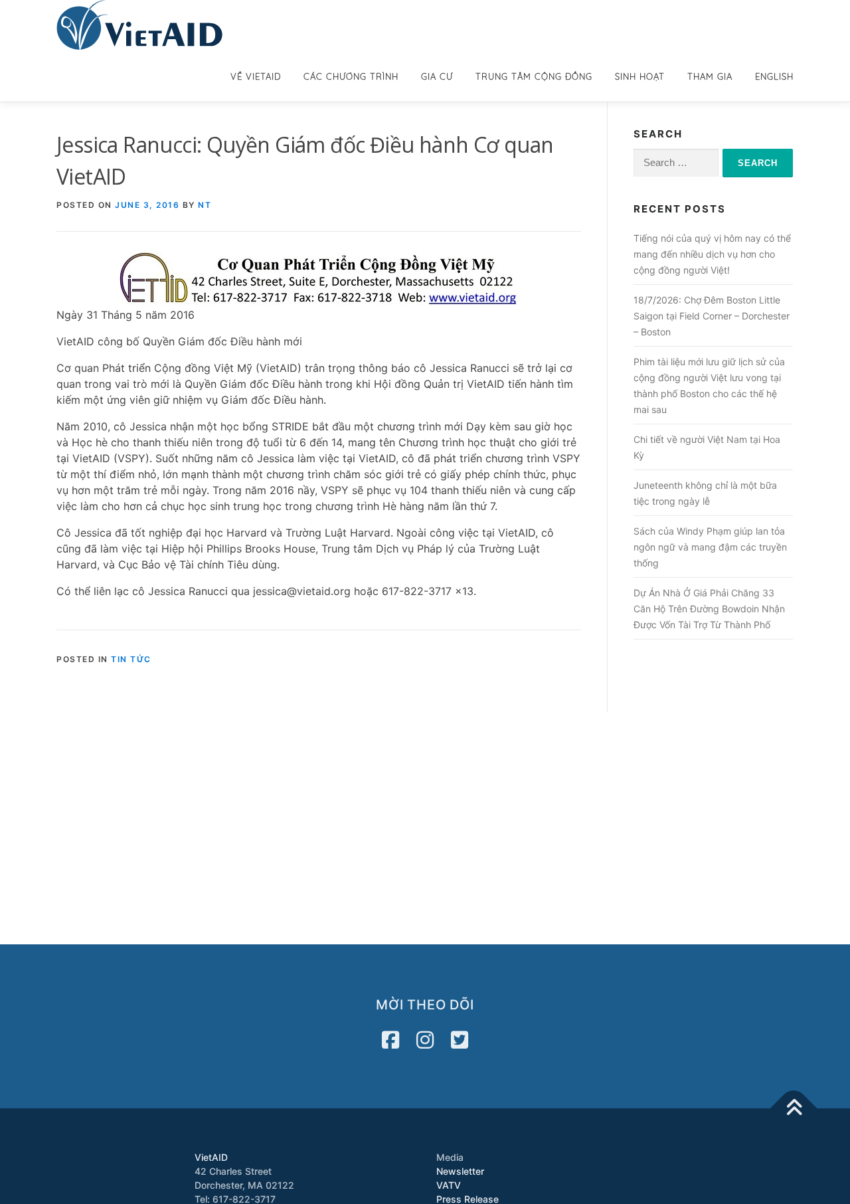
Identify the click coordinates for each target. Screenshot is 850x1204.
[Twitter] (459, 1040)
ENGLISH (774, 76)
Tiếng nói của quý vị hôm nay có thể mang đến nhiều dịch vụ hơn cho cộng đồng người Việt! (712, 254)
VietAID (211, 1157)
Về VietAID (255, 76)
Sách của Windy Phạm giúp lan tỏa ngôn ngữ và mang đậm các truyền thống (710, 546)
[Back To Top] (793, 1108)
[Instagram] (425, 1040)
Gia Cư (437, 76)
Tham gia (709, 76)
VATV (448, 1185)
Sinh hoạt (640, 76)
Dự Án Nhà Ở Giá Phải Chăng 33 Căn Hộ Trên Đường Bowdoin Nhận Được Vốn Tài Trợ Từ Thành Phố (709, 608)
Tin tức (131, 659)
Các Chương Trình (350, 76)
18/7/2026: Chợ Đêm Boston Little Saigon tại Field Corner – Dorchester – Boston (712, 315)
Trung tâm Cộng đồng (533, 76)
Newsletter (460, 1171)
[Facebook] (390, 1040)
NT (204, 205)
